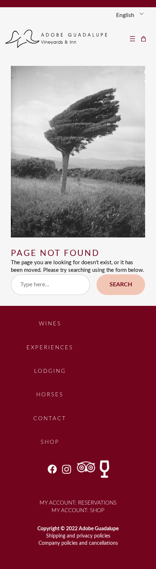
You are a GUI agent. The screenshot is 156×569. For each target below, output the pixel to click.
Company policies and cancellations (78, 543)
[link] (144, 39)
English (125, 15)
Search (121, 284)
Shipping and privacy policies (78, 536)
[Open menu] (132, 38)
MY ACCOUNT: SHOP (78, 510)
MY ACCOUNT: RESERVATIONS (78, 503)
